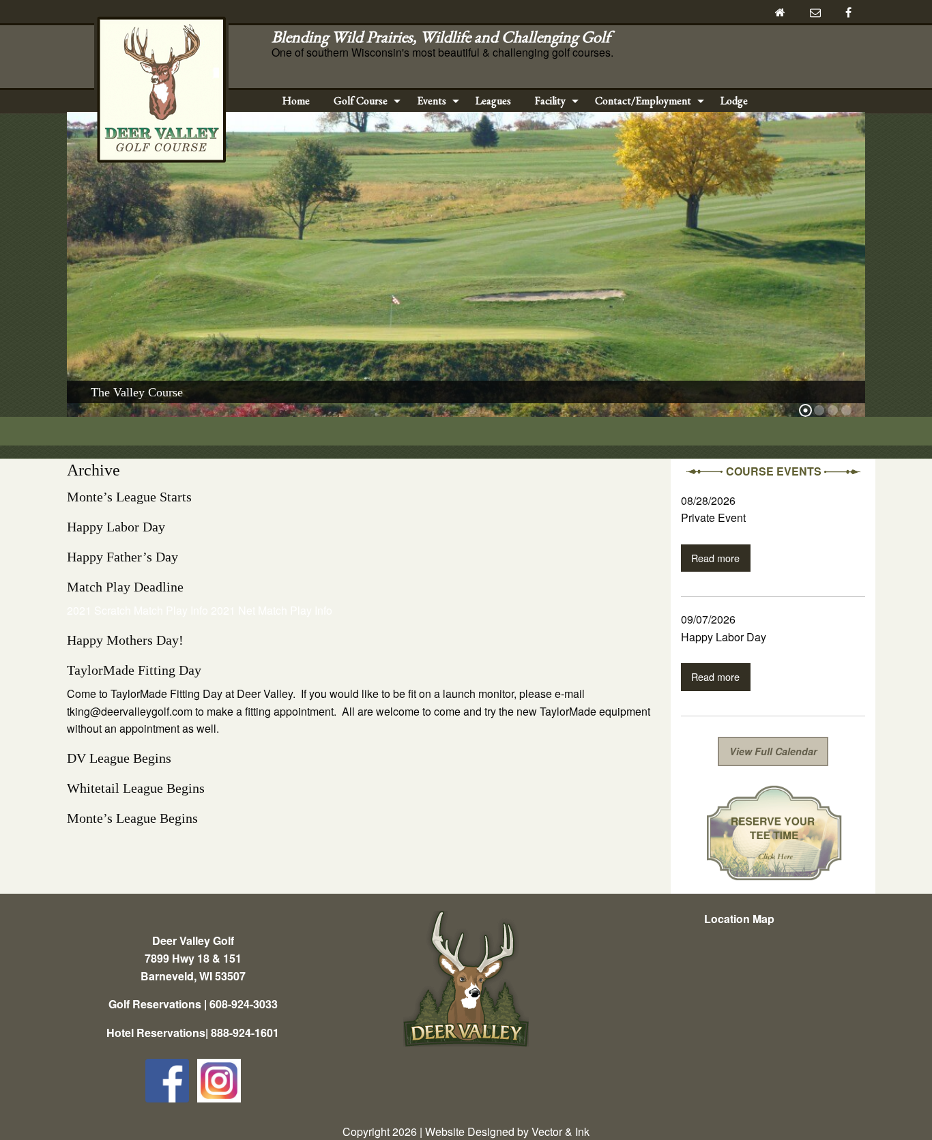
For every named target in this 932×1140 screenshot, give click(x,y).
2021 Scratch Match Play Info (137, 610)
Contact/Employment (643, 100)
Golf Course (361, 100)
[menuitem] (296, 101)
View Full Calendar (773, 751)
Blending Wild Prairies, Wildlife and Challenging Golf (444, 36)
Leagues (493, 100)
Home (296, 100)
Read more (715, 558)
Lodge (734, 100)
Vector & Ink (560, 1131)
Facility (550, 100)
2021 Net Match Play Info (271, 610)
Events (431, 100)
